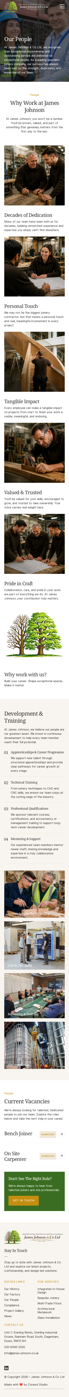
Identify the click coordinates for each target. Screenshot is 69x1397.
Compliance (11, 1305)
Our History (11, 1289)
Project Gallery (14, 1310)
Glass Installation (49, 1317)
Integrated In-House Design (51, 1290)
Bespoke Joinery (48, 1298)
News (8, 1316)
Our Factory (12, 1294)
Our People (11, 1300)
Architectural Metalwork (46, 1310)
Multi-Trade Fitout (50, 1303)
